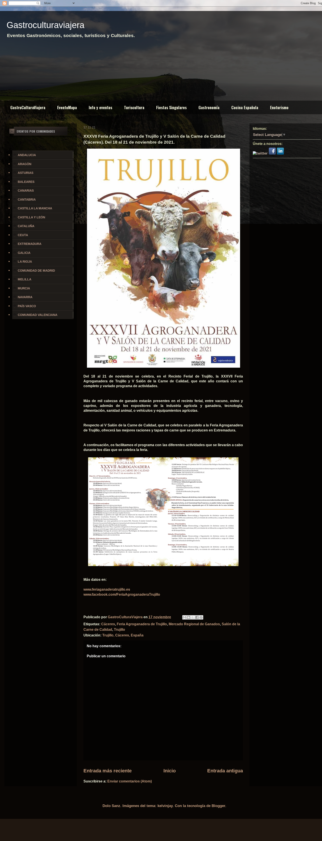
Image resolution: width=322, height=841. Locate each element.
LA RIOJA (25, 261)
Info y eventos (100, 107)
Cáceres (108, 624)
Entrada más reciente (107, 770)
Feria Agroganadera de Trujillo (142, 624)
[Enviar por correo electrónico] (184, 617)
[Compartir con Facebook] (197, 617)
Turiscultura (134, 107)
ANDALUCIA (27, 155)
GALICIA (24, 253)
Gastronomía (208, 107)
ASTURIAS (25, 173)
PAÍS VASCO (27, 306)
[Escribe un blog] (188, 617)
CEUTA (23, 235)
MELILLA (24, 279)
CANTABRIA (27, 199)
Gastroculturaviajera (45, 25)
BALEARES (26, 182)
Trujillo (119, 629)
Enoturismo (279, 107)
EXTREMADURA (29, 244)
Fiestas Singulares (171, 107)
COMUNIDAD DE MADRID (36, 270)
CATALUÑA (26, 226)
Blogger (218, 806)
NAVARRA (25, 297)
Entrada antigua (225, 770)
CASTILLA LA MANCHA (35, 208)
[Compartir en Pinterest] (201, 617)
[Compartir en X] (193, 617)
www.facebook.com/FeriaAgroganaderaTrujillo (121, 594)
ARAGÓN (24, 164)
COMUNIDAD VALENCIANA (37, 315)
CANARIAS (26, 190)
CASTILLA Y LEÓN (31, 217)
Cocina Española (244, 107)
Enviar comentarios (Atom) (129, 781)
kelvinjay (165, 806)
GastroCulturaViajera (27, 107)
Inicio (169, 770)
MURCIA (24, 288)
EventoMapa (67, 107)
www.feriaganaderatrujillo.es (106, 589)
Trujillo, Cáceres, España (122, 635)
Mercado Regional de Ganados (194, 624)
